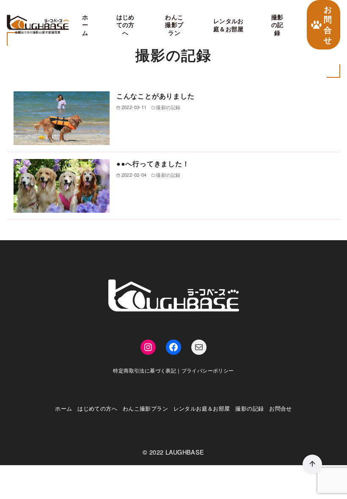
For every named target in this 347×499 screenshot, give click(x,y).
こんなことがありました (155, 96)
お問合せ (328, 24)
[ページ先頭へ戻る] (312, 464)
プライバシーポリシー (208, 370)
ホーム (85, 25)
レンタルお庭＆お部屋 (228, 24)
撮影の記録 (277, 25)
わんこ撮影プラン (174, 25)
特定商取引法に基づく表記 (144, 370)
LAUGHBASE (184, 451)
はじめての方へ (125, 25)
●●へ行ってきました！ (153, 163)
